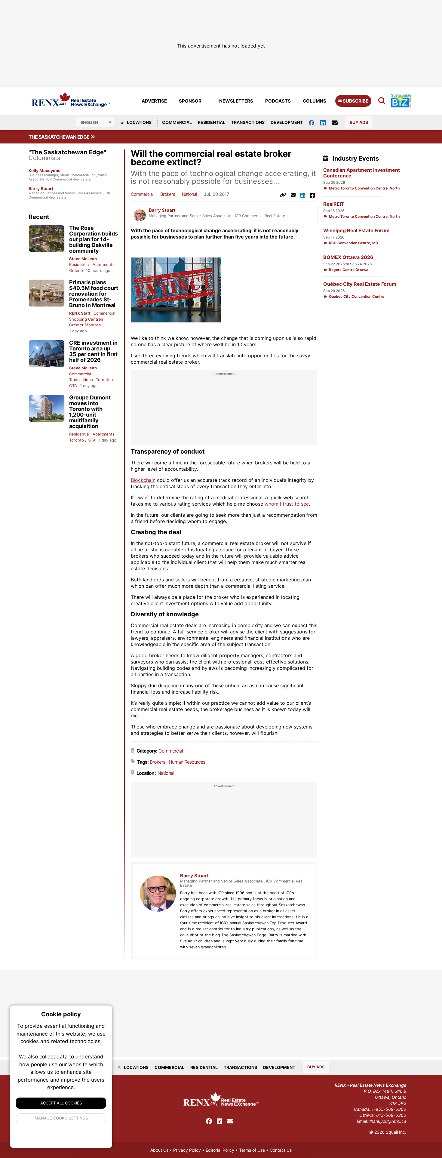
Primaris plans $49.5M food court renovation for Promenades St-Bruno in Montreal (93, 293)
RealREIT (333, 204)
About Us (159, 1150)
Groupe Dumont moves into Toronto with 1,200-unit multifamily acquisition (90, 411)
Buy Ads (359, 122)
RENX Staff (80, 313)
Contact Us (281, 1150)
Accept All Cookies (61, 1103)
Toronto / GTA (82, 440)
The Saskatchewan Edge (59, 137)
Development (287, 122)
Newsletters (236, 101)
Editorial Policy (220, 1150)
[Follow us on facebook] (314, 122)
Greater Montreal (85, 324)
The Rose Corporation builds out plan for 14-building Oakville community (93, 239)
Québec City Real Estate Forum (359, 284)
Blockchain (143, 480)
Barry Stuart (41, 188)
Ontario (76, 270)
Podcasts (278, 101)
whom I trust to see (287, 504)
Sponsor (190, 101)
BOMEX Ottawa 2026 (348, 257)
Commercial (177, 122)
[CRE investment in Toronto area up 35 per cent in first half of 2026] (47, 353)
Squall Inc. (396, 1132)
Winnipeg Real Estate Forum (356, 230)
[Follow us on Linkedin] (326, 122)
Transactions (248, 122)
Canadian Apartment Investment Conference (361, 173)
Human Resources (187, 762)
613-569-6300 (391, 1115)
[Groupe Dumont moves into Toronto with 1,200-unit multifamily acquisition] (47, 408)
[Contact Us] (338, 122)
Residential (211, 122)
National (189, 194)
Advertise (154, 101)
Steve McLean (83, 258)
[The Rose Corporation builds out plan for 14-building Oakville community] (47, 238)
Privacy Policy (187, 1150)
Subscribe (355, 101)
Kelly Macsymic (44, 170)
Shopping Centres (86, 319)
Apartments (104, 264)
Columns (314, 101)
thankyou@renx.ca (387, 1121)
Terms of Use (252, 1150)
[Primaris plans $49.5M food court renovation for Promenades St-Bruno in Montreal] (47, 293)
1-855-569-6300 (389, 1109)
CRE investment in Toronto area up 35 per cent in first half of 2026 (93, 351)
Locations (139, 122)
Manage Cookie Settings (61, 1118)
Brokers (167, 194)
